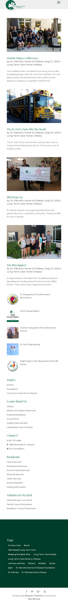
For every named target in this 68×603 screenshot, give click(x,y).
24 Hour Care (14, 545)
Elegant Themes (34, 595)
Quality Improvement (17, 423)
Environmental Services (18, 470)
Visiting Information (16, 487)
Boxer (27, 545)
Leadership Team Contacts (20, 427)
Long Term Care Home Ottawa (24, 64)
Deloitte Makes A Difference (22, 58)
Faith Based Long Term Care (22, 550)
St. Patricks (13, 572)
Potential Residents (16, 415)
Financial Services (15, 474)
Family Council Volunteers (19, 504)
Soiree (52, 563)
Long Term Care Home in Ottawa (24, 559)
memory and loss (16, 563)
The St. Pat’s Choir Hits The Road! (26, 129)
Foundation (12, 389)
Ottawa (31, 563)
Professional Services (17, 466)
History (10, 406)
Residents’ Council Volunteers (21, 508)
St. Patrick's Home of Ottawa (26, 61)
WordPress (34, 599)
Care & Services (14, 462)
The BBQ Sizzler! (16, 265)
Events (10, 385)
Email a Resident (15, 483)
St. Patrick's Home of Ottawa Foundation (35, 568)
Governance (13, 419)
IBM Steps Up (15, 197)
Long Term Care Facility (44, 554)
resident (42, 563)
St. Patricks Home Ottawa (34, 572)
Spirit (10, 568)
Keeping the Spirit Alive (19, 554)
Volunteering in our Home (19, 500)
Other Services (14, 478)
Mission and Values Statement (21, 410)
